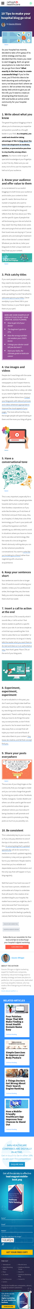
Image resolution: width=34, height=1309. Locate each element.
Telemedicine (6, 1264)
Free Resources (7, 1279)
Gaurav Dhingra (15, 24)
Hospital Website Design (11, 929)
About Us (21, 1272)
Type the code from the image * (11, 1237)
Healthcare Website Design (24, 1268)
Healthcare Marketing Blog (24, 1275)
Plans (4, 1272)
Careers (5, 1282)
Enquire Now (17, 1164)
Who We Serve (22, 1264)
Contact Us (21, 1279)
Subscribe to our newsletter (11, 1291)
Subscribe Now (17, 947)
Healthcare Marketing (11, 924)
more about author (8, 991)
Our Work (5, 1274)
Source (6, 264)
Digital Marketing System (8, 1268)
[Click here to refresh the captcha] (3, 1244)
